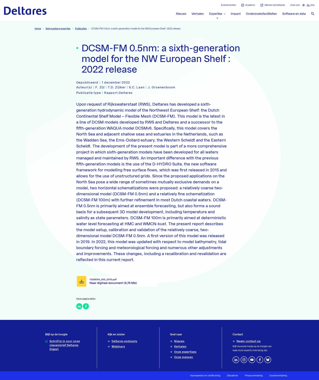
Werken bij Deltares (275, 5)
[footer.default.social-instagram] (244, 359)
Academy (250, 5)
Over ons (295, 5)
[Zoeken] (312, 13)
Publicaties (81, 29)
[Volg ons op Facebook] (260, 359)
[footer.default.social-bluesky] (268, 359)
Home (38, 29)
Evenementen (228, 5)
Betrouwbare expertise (58, 29)
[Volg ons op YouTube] (252, 359)
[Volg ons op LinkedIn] (236, 359)
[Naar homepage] (25, 11)
